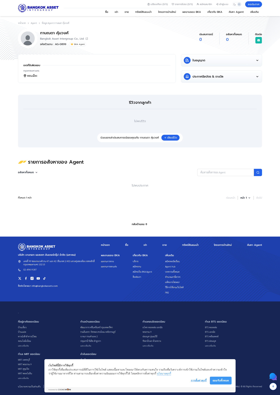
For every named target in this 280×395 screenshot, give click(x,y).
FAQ (167, 292)
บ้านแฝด (22, 331)
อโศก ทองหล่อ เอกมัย (153, 327)
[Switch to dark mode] (235, 4)
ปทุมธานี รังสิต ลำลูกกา (90, 340)
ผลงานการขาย (107, 261)
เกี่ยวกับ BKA (214, 12)
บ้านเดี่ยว (22, 327)
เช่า (116, 12)
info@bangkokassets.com (45, 285)
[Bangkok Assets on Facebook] (26, 278)
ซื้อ (106, 12)
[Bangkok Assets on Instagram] (32, 278)
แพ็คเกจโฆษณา (172, 282)
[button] (28, 172)
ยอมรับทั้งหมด (221, 380)
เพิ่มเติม (254, 12)
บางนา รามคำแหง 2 (89, 336)
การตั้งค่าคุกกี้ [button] (199, 380)
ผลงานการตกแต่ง (109, 266)
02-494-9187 (30, 269)
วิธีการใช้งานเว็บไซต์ (174, 287)
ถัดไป (259, 198)
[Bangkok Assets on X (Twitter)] (20, 278)
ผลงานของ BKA (191, 12)
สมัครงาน (137, 266)
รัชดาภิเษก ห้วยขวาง (152, 340)
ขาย (127, 12)
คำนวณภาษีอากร (172, 276)
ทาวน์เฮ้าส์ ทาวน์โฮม (27, 336)
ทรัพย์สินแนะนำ (143, 12)
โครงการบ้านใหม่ (167, 12)
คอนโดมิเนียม (24, 340)
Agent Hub (170, 266)
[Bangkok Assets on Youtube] (38, 278)
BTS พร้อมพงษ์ (211, 336)
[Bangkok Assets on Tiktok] (44, 278)
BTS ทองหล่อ (211, 327)
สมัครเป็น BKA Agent (142, 271)
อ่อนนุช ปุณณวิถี (150, 336)
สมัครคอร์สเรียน (172, 261)
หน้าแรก (105, 245)
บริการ (135, 261)
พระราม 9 (147, 331)
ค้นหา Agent (236, 12)
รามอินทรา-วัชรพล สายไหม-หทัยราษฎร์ (97, 331)
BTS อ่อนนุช (210, 340)
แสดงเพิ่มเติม (23, 345)
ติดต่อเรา (137, 276)
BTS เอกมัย (210, 331)
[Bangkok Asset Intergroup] (38, 8)
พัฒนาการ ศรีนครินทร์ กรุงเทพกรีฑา (96, 327)
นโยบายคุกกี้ (164, 373)
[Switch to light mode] (239, 4)
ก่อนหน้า (230, 198)
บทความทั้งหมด (172, 271)
